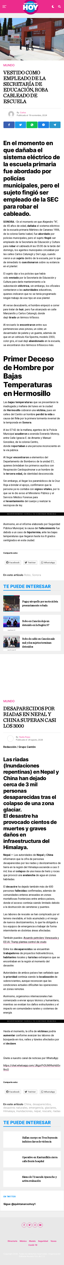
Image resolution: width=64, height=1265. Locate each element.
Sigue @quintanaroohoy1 (19, 1204)
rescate (46, 1111)
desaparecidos (42, 1104)
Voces (53, 1241)
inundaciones (24, 1111)
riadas (56, 1111)
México (23, 1241)
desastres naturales (15, 1107)
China (27, 1104)
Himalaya (9, 1111)
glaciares (50, 1107)
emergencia (36, 1107)
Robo (27, 575)
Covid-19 (32, 1245)
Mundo (32, 1241)
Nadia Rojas (24, 737)
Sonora (36, 575)
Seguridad (43, 1241)
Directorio (12, 1241)
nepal (37, 1111)
